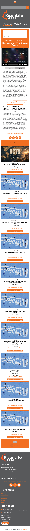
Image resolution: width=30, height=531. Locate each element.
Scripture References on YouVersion (15, 287)
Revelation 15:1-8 (17, 100)
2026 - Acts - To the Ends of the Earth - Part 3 (15, 481)
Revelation (13, 102)
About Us (3, 496)
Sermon (9, 172)
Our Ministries (4, 495)
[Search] (27, 7)
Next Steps (4, 498)
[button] (15, 2)
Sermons (3, 500)
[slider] (13, 64)
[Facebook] (11, 485)
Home (2, 493)
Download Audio (19, 104)
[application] (15, 64)
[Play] (3, 64)
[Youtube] (19, 485)
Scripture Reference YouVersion (15, 133)
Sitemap (24, 529)
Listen (20, 68)
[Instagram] (15, 485)
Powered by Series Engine (15, 445)
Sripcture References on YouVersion (15, 169)
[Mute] (22, 64)
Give (2, 502)
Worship (11, 68)
